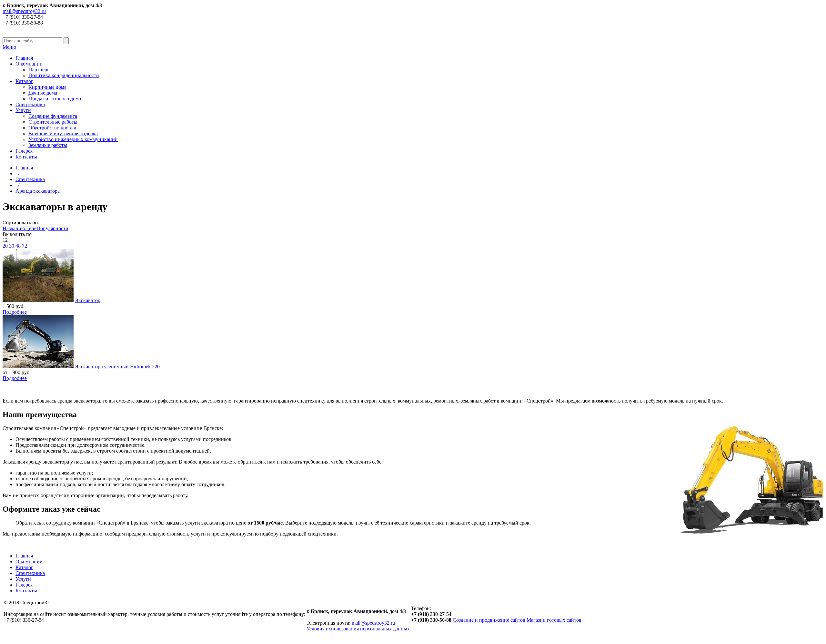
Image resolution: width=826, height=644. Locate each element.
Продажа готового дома (54, 98)
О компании (29, 63)
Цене (30, 228)
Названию (14, 228)
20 (5, 246)
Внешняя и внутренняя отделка (63, 133)
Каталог (24, 81)
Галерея (24, 151)
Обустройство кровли (52, 127)
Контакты (26, 156)
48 (18, 246)
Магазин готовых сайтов (554, 620)
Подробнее (15, 312)
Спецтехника (30, 104)
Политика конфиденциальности (63, 75)
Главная (24, 58)
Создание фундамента (52, 116)
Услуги (23, 110)
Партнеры (39, 69)
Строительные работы (52, 122)
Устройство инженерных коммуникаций (73, 139)
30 (11, 246)
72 (24, 246)
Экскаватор (87, 300)
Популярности (52, 228)
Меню (9, 47)
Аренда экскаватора (37, 191)
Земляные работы (47, 145)
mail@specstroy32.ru (24, 11)
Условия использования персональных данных (358, 628)
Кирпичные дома (47, 87)
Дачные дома (42, 93)
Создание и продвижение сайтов (489, 620)
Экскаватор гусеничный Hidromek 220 (117, 366)
